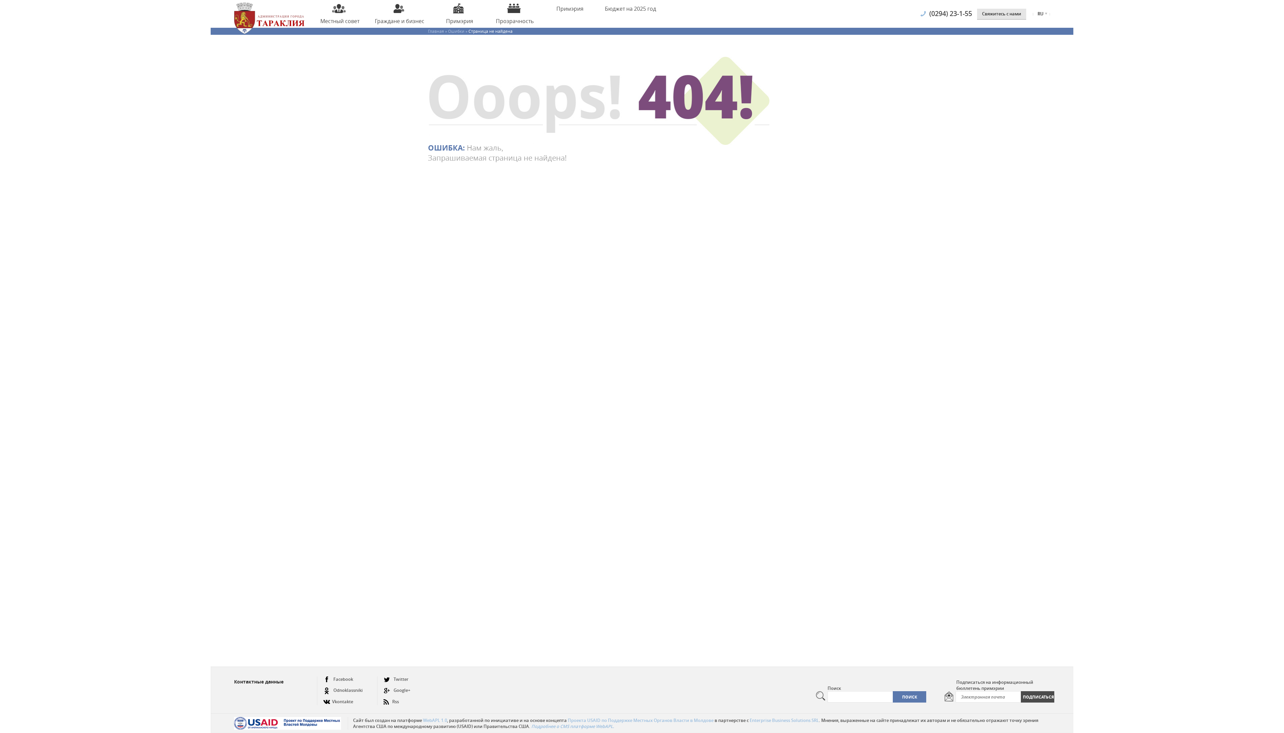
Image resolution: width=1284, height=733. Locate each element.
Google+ (402, 690)
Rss (395, 702)
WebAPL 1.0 (435, 720)
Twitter (401, 679)
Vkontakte (342, 702)
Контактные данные (259, 681)
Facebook (343, 679)
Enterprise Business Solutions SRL (784, 720)
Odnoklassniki (348, 690)
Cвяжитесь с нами (1001, 14)
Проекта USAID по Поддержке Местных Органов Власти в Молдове (641, 720)
